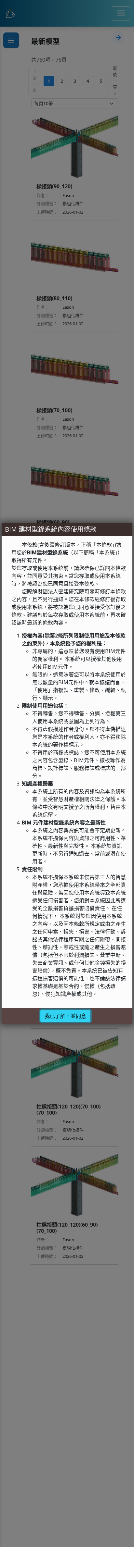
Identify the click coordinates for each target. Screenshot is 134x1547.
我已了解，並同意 (65, 1016)
